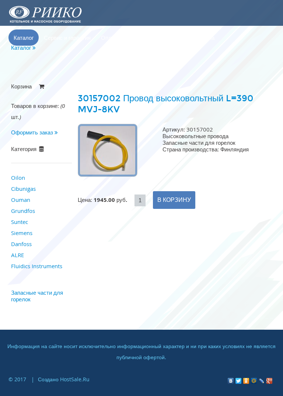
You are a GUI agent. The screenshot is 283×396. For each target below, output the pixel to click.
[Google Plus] (269, 379)
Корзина (204, 37)
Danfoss (21, 244)
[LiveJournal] (262, 379)
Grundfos (23, 210)
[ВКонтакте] (231, 379)
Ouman (20, 199)
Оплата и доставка (125, 37)
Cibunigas (23, 188)
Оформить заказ (33, 132)
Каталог (24, 37)
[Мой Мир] (254, 379)
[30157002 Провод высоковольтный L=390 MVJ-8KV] (107, 174)
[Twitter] (238, 379)
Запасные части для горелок (37, 296)
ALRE (17, 255)
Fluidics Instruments (36, 266)
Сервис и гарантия (67, 37)
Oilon (18, 177)
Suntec (19, 221)
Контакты (172, 37)
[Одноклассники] (246, 379)
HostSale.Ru (75, 379)
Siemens (21, 232)
